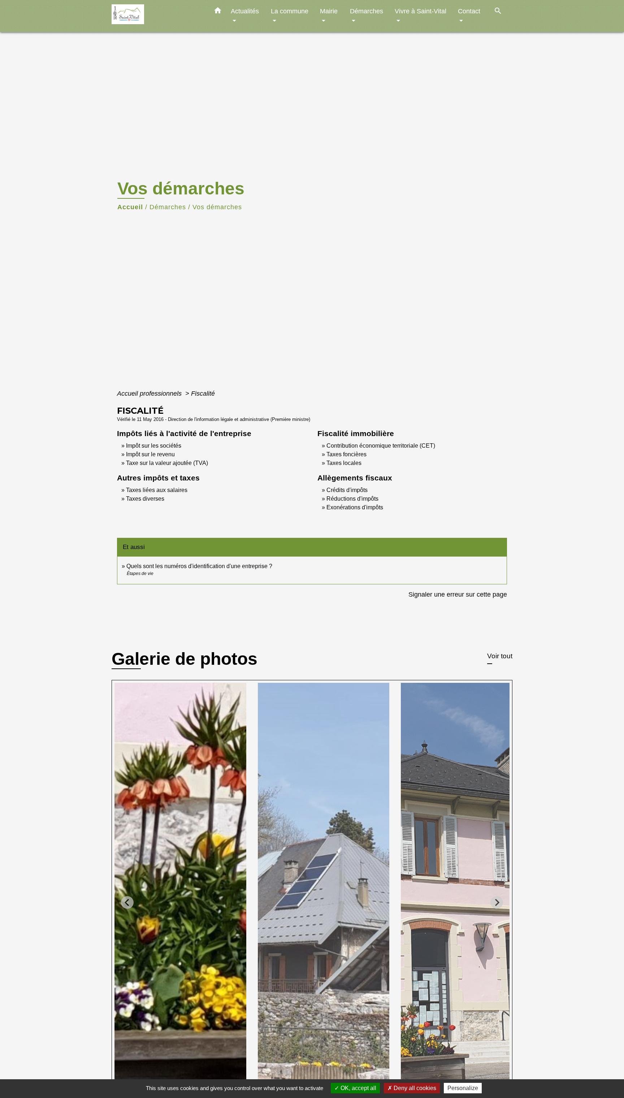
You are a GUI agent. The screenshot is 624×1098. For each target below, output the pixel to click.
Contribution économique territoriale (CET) (380, 446)
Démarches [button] (366, 11)
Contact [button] (469, 11)
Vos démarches (217, 207)
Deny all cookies (414, 1088)
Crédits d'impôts (347, 490)
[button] (218, 12)
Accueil (130, 207)
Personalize (462, 1088)
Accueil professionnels (150, 393)
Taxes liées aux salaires (156, 490)
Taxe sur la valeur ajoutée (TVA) (167, 463)
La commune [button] (289, 11)
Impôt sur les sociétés (153, 446)
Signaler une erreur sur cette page (457, 594)
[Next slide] (496, 902)
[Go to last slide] (127, 902)
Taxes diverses (145, 499)
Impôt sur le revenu (150, 454)
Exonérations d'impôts (354, 507)
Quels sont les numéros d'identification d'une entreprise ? (199, 566)
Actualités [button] (245, 11)
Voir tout (499, 656)
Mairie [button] (329, 11)
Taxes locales (343, 463)
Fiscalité (203, 393)
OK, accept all (357, 1088)
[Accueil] (157, 16)
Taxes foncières (346, 454)
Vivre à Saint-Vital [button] (420, 11)
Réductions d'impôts (352, 499)
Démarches (168, 207)
